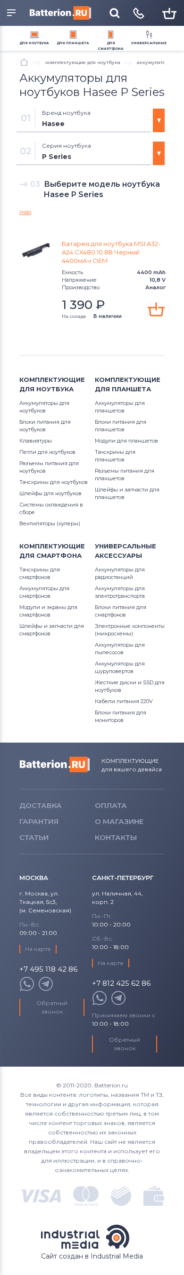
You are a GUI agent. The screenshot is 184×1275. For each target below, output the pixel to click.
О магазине (119, 821)
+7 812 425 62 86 (121, 984)
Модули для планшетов (126, 440)
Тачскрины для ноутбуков (53, 482)
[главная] (24, 62)
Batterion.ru (54, 765)
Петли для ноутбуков (47, 452)
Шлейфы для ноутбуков (50, 493)
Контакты (116, 837)
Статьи (34, 837)
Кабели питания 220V (124, 701)
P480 (25, 212)
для (34, 43)
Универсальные (149, 43)
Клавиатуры (35, 440)
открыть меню (12, 13)
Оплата (111, 805)
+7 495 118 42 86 (48, 970)
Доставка (40, 805)
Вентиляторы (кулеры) (49, 523)
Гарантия (39, 821)
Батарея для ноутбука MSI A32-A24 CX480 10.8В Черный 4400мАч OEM (111, 252)
